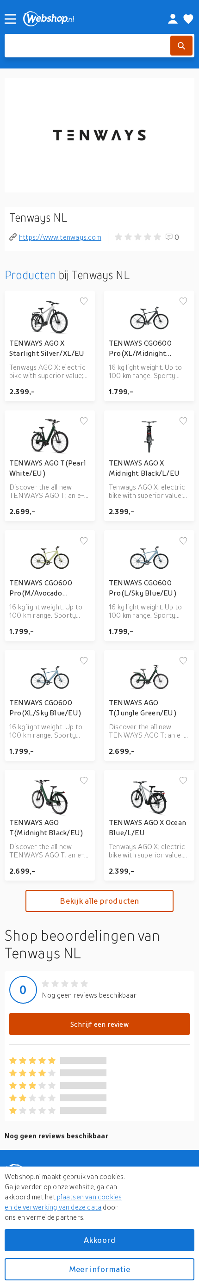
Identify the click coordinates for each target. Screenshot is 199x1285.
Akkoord (99, 1240)
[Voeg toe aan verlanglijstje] (84, 302)
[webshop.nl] (85, 18)
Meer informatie (99, 1269)
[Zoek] (181, 46)
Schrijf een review (99, 1024)
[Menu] (10, 19)
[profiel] (173, 19)
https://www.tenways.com (60, 237)
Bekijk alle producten (99, 901)
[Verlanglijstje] (188, 19)
